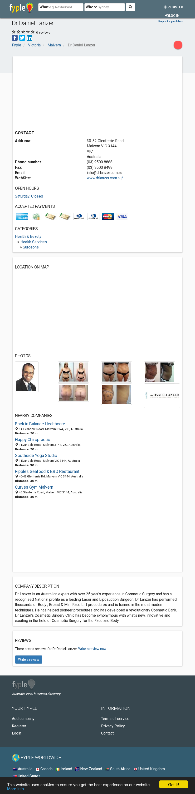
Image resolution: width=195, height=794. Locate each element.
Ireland (66, 769)
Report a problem (170, 21)
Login (16, 733)
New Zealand (90, 769)
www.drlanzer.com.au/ (105, 178)
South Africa (119, 769)
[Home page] (21, 7)
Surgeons (31, 247)
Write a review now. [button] (92, 649)
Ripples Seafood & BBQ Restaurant (47, 471)
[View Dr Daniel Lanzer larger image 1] (27, 376)
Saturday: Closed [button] (29, 196)
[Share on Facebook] (15, 37)
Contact (107, 733)
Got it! (173, 784)
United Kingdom (151, 769)
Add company (23, 718)
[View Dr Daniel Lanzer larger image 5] (73, 392)
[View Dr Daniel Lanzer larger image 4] (159, 372)
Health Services (33, 242)
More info (15, 788)
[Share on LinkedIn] (29, 37)
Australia (24, 769)
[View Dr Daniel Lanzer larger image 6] (116, 394)
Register (175, 7)
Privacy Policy (113, 726)
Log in (174, 16)
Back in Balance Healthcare (40, 424)
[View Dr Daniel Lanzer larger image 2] (73, 371)
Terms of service (115, 718)
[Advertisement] (55, 92)
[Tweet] (22, 37)
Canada (46, 769)
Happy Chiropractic (32, 439)
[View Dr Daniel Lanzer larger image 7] (162, 395)
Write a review (28, 659)
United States (28, 776)
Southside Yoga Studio (36, 455)
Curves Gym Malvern (34, 487)
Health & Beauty (28, 236)
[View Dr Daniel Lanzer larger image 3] (116, 371)
